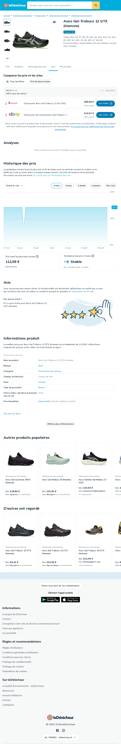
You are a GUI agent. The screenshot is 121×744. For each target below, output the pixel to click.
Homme (42, 382)
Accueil (7, 15)
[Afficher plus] (6, 103)
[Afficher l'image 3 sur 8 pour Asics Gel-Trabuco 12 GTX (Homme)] (7, 40)
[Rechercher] (96, 5)
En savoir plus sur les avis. (81, 291)
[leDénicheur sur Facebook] (57, 730)
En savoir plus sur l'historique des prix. (52, 175)
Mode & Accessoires (22, 15)
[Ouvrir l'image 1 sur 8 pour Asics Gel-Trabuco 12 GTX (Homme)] (31, 40)
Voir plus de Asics (12, 413)
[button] (7, 58)
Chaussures (40, 15)
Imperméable (44, 401)
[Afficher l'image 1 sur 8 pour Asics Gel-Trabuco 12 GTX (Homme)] (7, 22)
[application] (60, 220)
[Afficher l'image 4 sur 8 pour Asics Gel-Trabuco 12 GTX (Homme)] (7, 49)
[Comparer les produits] (54, 22)
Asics (41, 365)
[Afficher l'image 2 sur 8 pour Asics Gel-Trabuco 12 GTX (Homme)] (7, 31)
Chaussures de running (81, 15)
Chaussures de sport (58, 15)
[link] (21, 470)
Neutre (41, 387)
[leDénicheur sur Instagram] (63, 730)
